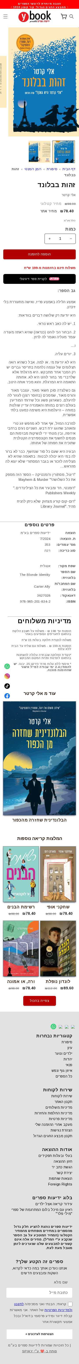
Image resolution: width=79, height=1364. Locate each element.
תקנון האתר (63, 1102)
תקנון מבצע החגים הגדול (52, 1136)
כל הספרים (64, 1076)
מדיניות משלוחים (58, 1107)
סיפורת (52, 169)
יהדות (68, 1059)
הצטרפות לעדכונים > (39, 1334)
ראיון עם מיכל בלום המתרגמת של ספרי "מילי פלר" (41, 1211)
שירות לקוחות (61, 1096)
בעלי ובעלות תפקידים (55, 1156)
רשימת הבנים (21, 907)
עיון (69, 1048)
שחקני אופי (58, 907)
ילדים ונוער (63, 1053)
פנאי (69, 1065)
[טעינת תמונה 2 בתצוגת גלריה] (40, 152)
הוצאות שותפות (60, 1178)
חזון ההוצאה (63, 1161)
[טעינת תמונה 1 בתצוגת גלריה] (64, 152)
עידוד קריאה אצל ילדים (53, 1204)
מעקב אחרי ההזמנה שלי (53, 1124)
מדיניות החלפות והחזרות (53, 1113)
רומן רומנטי (32, 169)
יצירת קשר (64, 1173)
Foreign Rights (60, 1184)
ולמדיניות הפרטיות (58, 1310)
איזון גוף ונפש (62, 1070)
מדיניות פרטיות (60, 1119)
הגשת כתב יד (62, 1167)
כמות (70, 229)
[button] (5, 16)
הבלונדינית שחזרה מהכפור (39, 820)
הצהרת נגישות (61, 1130)
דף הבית (69, 169)
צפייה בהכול (39, 1000)
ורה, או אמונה (21, 981)
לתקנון (19, 1304)
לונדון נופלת (58, 981)
